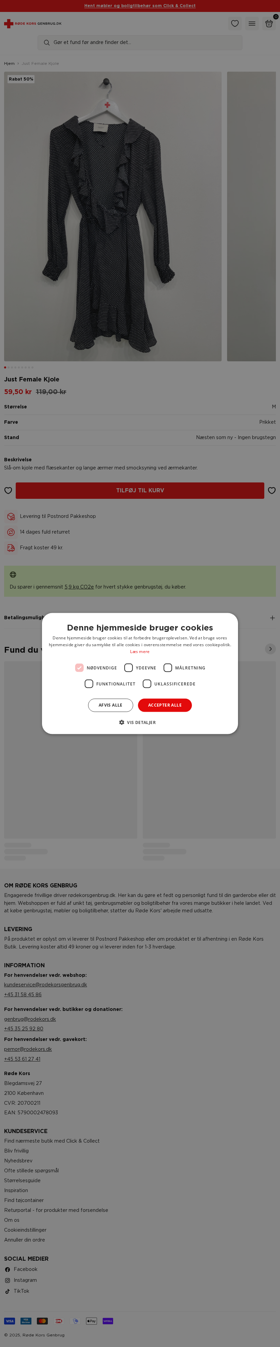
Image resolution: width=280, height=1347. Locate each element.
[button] (140, 722)
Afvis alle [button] (111, 705)
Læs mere (140, 651)
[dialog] (140, 673)
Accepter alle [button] (165, 705)
